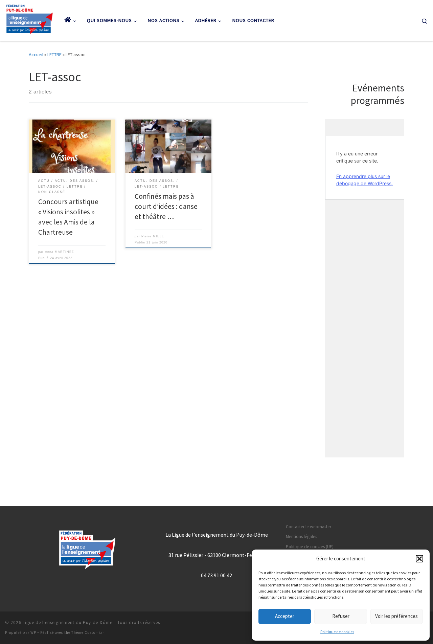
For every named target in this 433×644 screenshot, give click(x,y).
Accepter (284, 616)
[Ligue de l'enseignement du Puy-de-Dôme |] (29, 19)
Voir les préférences (396, 616)
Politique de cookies (337, 631)
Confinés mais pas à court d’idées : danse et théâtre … (166, 206)
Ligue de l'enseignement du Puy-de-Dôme (67, 622)
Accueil (36, 54)
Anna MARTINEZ (59, 252)
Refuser (340, 616)
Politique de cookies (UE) (310, 547)
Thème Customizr (87, 632)
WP (33, 632)
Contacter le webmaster (308, 527)
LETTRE (54, 54)
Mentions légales (301, 536)
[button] (419, 558)
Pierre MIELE (152, 236)
